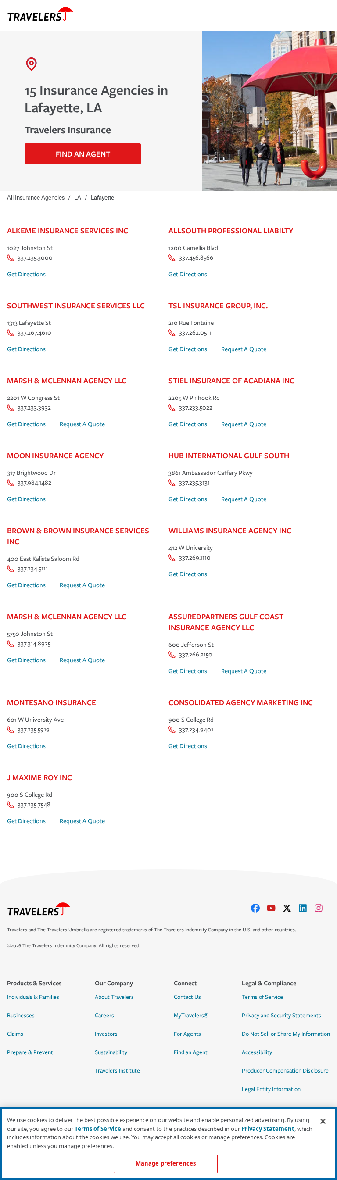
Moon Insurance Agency (55, 455)
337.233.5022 (195, 407)
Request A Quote (243, 349)
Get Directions (26, 274)
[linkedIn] (306, 908)
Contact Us (187, 997)
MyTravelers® (191, 1015)
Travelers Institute (117, 1070)
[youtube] (275, 908)
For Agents (187, 1033)
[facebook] (259, 908)
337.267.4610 (34, 332)
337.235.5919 (34, 729)
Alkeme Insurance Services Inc (67, 230)
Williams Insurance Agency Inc (229, 530)
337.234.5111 (33, 568)
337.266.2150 (195, 654)
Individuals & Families (33, 997)
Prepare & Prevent (30, 1052)
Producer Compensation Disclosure (285, 1070)
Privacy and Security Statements (281, 1015)
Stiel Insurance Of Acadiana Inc (231, 380)
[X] (290, 908)
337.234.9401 (196, 729)
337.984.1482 (34, 482)
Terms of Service (262, 997)
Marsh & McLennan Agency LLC (66, 380)
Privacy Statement (267, 1129)
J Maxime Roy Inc (39, 777)
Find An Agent (83, 154)
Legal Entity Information (271, 1089)
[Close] (323, 1121)
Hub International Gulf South (228, 455)
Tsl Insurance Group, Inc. (218, 305)
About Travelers (114, 997)
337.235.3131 (194, 482)
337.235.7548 (34, 804)
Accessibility (257, 1052)
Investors (106, 1033)
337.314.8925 (34, 643)
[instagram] (322, 908)
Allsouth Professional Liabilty (230, 230)
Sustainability (111, 1052)
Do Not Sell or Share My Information (286, 1033)
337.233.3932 (34, 407)
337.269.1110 (195, 557)
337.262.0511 (195, 332)
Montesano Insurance (51, 702)
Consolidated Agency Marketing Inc (240, 702)
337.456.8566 (196, 257)
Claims (15, 1033)
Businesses (21, 1015)
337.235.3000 (35, 257)
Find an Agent (191, 1052)
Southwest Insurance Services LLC (76, 305)
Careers (104, 1015)
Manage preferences (166, 1163)
